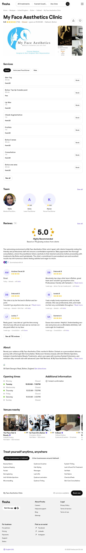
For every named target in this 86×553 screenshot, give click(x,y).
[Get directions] (43, 365)
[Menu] (82, 4)
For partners (6, 528)
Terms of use (64, 512)
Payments (5, 534)
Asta (19, 281)
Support (4, 538)
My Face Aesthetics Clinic (52, 10)
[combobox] (24, 4)
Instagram (41, 534)
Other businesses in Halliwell (16, 458)
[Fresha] (6, 3)
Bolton (32, 10)
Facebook (41, 528)
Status (4, 541)
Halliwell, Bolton (51, 22)
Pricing (4, 531)
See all (80, 189)
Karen (77, 286)
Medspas (12, 10)
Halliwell (39, 10)
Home (5, 10)
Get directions (40, 368)
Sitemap (37, 515)
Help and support (40, 509)
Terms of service (65, 509)
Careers (37, 505)
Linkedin (41, 531)
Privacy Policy (64, 505)
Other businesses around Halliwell (45, 458)
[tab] (7, 70)
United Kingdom (23, 10)
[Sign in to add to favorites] (80, 20)
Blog (36, 512)
